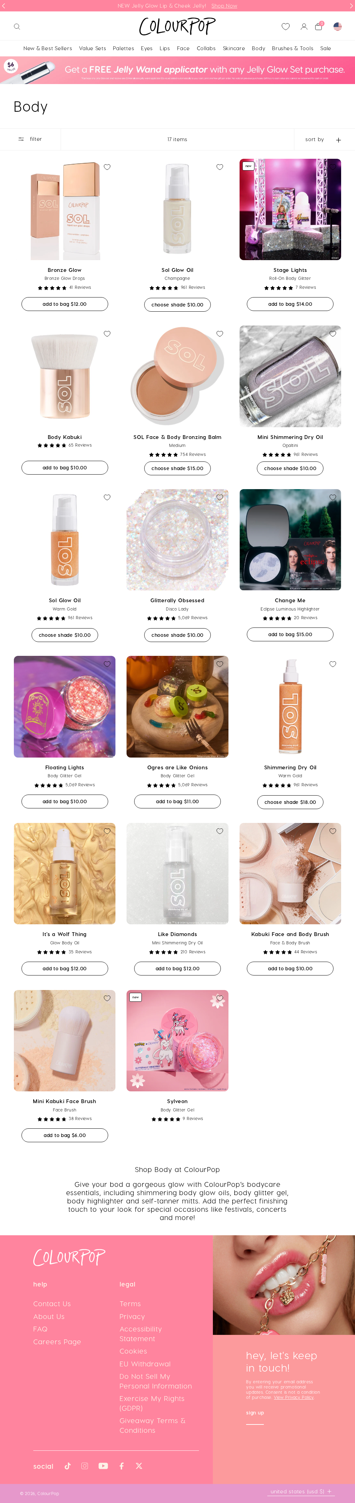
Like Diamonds (177, 934)
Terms (130, 1303)
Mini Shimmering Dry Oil (290, 437)
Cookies (133, 1351)
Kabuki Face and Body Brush (290, 934)
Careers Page (57, 1341)
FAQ (40, 1329)
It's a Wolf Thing (65, 934)
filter (35, 139)
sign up (255, 1413)
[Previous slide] (3, 5)
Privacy (132, 1316)
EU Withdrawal (145, 1363)
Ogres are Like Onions (177, 767)
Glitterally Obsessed (177, 600)
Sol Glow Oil (177, 270)
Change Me (290, 600)
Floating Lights (64, 767)
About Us (49, 1316)
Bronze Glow (64, 270)
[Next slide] (351, 5)
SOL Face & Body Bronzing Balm (177, 437)
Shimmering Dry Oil (290, 767)
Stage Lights (290, 270)
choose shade (181, 304)
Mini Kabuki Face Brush (64, 1101)
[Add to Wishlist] (107, 167)
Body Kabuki (65, 437)
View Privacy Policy (293, 1397)
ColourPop (48, 1493)
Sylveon (177, 1101)
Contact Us (52, 1303)
